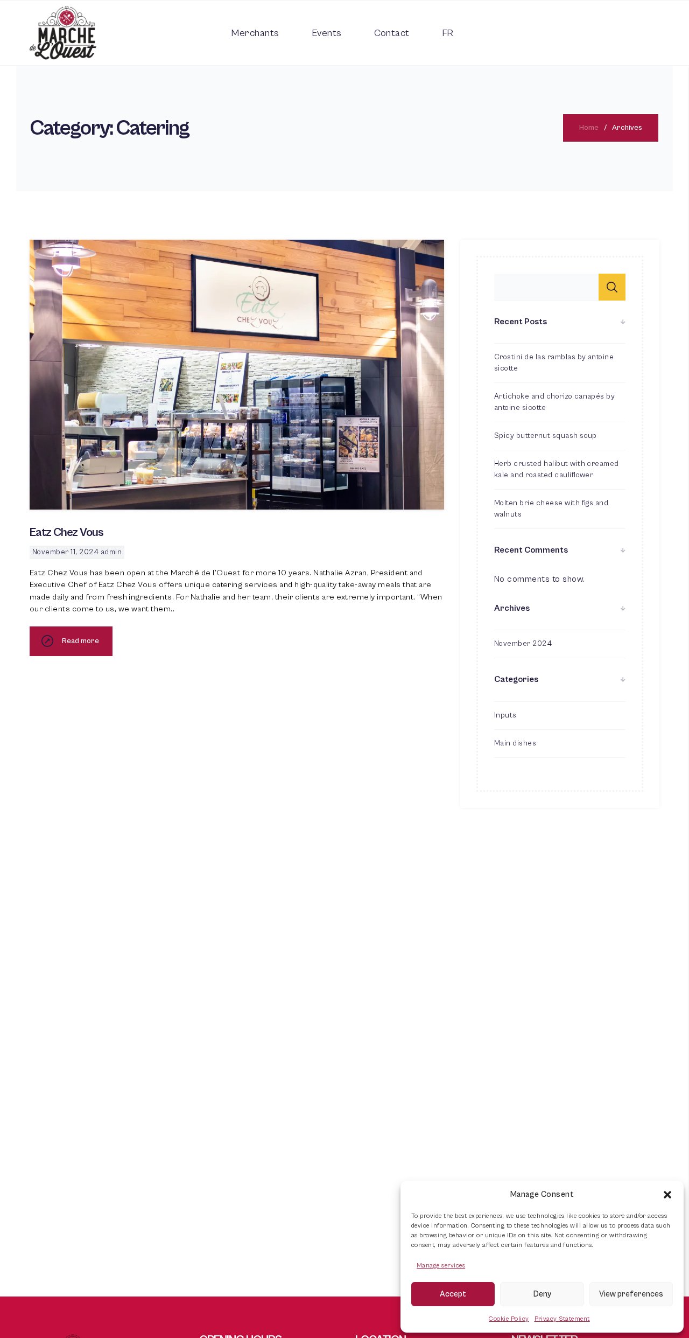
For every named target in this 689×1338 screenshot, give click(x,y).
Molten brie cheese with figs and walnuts (551, 509)
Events (327, 33)
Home (589, 127)
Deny (542, 1294)
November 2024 (523, 643)
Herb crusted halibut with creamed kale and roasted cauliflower (556, 469)
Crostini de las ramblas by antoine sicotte (554, 363)
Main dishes (515, 743)
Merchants (255, 33)
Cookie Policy (509, 1318)
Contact (392, 33)
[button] (667, 1194)
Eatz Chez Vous (66, 532)
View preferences (631, 1294)
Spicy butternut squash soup (545, 435)
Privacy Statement (562, 1318)
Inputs (505, 715)
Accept (453, 1294)
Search (612, 287)
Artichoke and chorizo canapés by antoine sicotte (554, 402)
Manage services (441, 1265)
